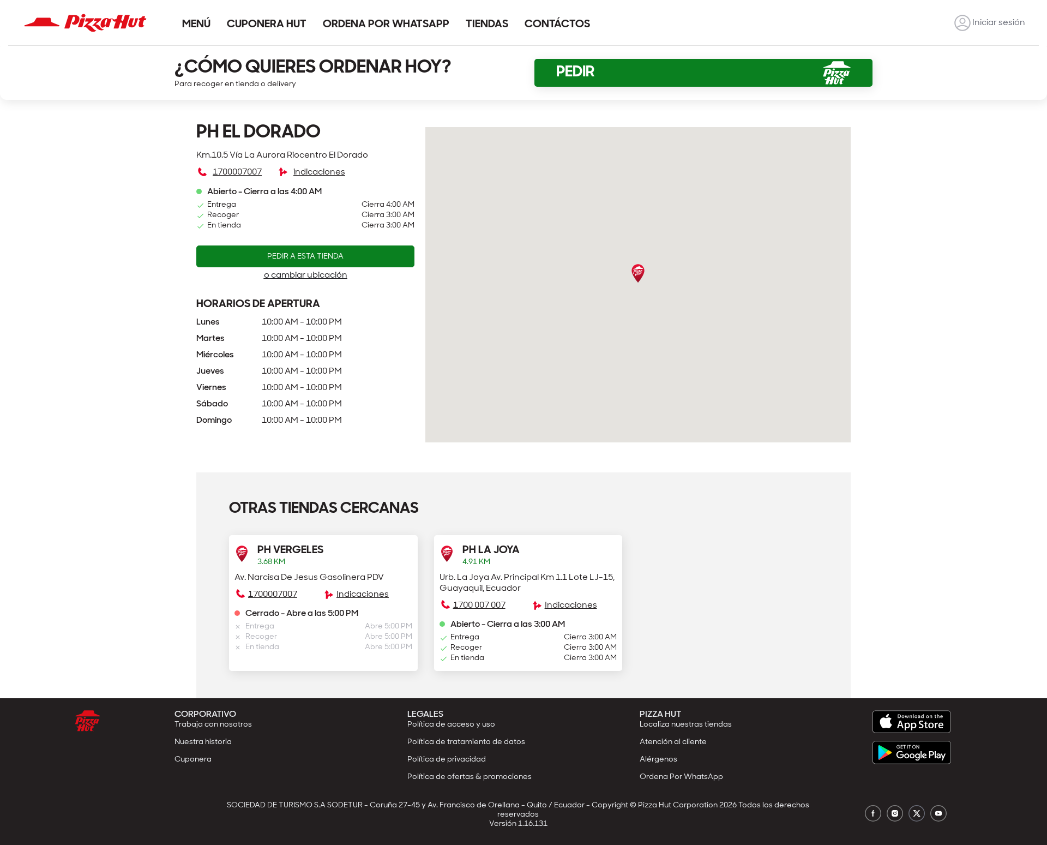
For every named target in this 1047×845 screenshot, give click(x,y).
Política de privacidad (446, 760)
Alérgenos (658, 760)
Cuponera (193, 760)
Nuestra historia (203, 742)
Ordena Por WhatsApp (681, 777)
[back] (962, 23)
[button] (323, 597)
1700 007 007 (479, 605)
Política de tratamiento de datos (466, 742)
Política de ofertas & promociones (469, 777)
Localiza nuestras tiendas (686, 725)
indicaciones (319, 172)
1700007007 (237, 172)
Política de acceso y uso (451, 725)
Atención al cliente (673, 742)
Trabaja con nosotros (213, 725)
